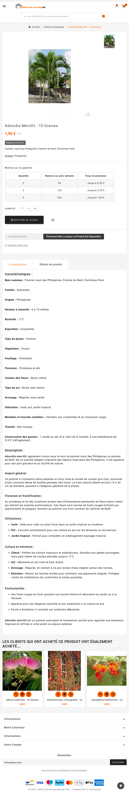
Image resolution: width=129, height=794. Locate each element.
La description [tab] (18, 264)
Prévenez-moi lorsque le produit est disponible (73, 236)
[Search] (103, 16)
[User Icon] (117, 6)
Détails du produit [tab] (51, 264)
